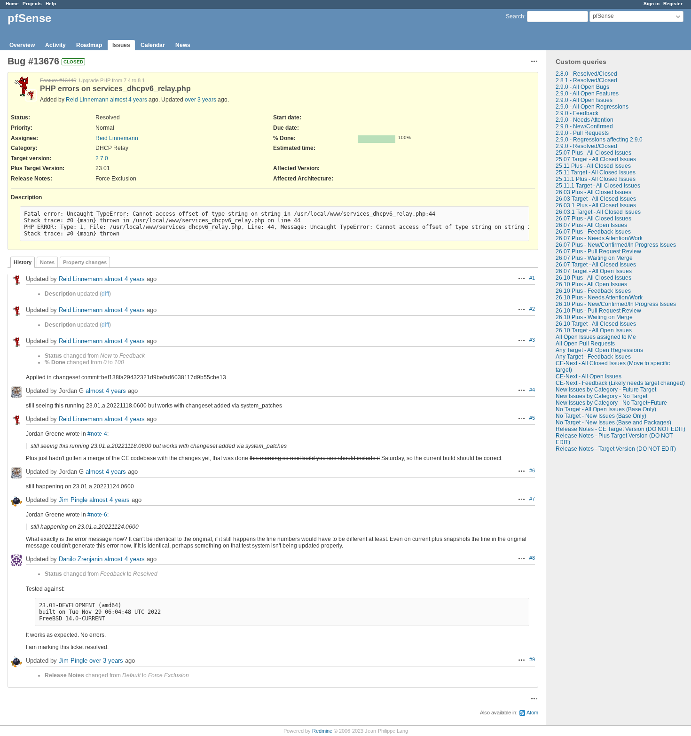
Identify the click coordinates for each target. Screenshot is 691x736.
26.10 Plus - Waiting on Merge (594, 317)
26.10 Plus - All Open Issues (591, 284)
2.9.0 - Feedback (577, 113)
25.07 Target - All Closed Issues (596, 159)
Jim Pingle (73, 500)
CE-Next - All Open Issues (588, 376)
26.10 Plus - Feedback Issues (593, 291)
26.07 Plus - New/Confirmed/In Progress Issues (616, 245)
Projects (32, 3)
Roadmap (89, 45)
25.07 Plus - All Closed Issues (593, 152)
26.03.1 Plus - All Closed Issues (596, 205)
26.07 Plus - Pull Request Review (598, 251)
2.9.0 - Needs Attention (584, 120)
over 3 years (200, 99)
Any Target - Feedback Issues (593, 356)
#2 (532, 309)
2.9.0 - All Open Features (587, 93)
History (22, 262)
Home (12, 3)
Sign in (652, 3)
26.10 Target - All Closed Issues (596, 324)
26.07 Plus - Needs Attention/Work (599, 238)
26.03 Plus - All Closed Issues (593, 192)
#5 (532, 418)
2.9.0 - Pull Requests (582, 133)
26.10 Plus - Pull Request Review (598, 310)
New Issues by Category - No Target (601, 396)
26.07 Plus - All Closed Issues (593, 218)
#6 (532, 470)
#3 (532, 340)
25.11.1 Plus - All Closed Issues (596, 179)
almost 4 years (128, 99)
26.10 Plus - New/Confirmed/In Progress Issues (616, 304)
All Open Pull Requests (585, 343)
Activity (55, 45)
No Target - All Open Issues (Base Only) (606, 409)
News (182, 45)
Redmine (322, 731)
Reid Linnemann (87, 99)
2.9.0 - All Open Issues (584, 100)
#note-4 (97, 434)
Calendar (153, 45)
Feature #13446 (58, 80)
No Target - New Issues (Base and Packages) (613, 422)
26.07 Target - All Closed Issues (596, 264)
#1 (532, 278)
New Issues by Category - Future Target (606, 389)
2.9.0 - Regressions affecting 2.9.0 (599, 139)
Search (515, 16)
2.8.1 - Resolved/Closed (586, 80)
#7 (532, 498)
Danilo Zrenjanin (80, 559)
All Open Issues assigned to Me (596, 337)
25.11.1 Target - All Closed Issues (598, 185)
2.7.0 (101, 158)
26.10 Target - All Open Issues (594, 330)
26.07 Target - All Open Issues (594, 271)
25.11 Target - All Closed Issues (596, 172)
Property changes (85, 262)
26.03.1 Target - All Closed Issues (598, 212)
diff (105, 293)
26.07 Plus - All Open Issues (591, 225)
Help (51, 3)
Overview (22, 45)
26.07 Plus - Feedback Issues (593, 231)
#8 (532, 558)
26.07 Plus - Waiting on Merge (594, 258)
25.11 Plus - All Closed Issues (593, 166)
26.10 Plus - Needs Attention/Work (599, 297)
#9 (532, 659)
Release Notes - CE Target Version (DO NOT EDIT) (620, 429)
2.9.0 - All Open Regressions (592, 106)
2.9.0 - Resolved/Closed (586, 146)
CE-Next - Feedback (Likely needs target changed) (620, 383)
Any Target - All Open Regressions (599, 350)
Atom (532, 712)
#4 (532, 389)
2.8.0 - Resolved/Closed (586, 73)
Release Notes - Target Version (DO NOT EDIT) (616, 449)
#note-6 (97, 514)
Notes (47, 262)
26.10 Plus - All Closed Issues (593, 277)
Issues (121, 45)
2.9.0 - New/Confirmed (584, 126)
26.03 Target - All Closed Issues (596, 199)
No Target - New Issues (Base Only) (601, 416)
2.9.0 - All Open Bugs (582, 87)
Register (673, 3)
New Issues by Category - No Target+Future (611, 402)
